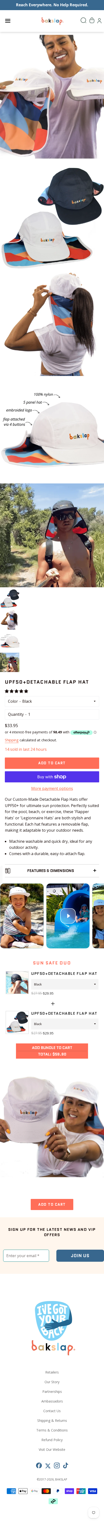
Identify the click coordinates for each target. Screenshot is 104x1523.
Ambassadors (52, 1401)
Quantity (16, 714)
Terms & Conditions (52, 1430)
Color (13, 701)
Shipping (12, 739)
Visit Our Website (52, 1449)
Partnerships (52, 1391)
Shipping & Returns (52, 1420)
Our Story (52, 1382)
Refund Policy (52, 1440)
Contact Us (52, 1411)
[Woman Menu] (94, 870)
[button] (17, 691)
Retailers (52, 1372)
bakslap (61, 1479)
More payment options (52, 788)
